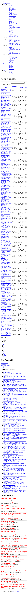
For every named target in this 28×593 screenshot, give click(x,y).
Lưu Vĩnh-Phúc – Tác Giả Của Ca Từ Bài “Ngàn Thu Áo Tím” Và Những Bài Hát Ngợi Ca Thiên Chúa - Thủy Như (6, 154)
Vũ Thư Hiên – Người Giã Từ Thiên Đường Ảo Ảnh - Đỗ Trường (6, 334)
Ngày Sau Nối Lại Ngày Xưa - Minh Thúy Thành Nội (6, 222)
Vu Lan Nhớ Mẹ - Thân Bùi (7, 566)
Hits (26, 87)
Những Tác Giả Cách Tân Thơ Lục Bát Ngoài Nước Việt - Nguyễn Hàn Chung (6, 122)
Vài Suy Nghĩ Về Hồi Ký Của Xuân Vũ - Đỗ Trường (6, 276)
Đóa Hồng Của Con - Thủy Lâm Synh (10, 578)
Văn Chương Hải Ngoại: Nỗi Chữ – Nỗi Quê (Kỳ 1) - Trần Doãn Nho (6, 203)
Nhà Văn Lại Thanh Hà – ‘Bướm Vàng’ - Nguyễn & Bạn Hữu (6, 148)
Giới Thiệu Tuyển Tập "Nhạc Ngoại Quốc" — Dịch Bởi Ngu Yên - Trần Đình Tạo (6, 96)
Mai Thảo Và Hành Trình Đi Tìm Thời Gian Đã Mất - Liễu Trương (5, 236)
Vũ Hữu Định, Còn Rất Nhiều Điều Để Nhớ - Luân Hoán (6, 272)
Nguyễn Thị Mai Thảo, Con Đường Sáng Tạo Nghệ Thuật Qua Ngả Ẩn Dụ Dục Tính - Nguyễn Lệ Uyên (6, 133)
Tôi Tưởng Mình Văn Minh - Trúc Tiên (10, 548)
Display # (4, 84)
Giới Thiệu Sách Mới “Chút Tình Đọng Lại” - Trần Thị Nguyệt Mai (6, 305)
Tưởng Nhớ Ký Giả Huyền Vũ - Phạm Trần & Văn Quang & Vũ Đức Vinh (6, 161)
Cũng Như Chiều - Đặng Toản (8, 531)
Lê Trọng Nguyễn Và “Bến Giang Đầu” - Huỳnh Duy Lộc (6, 139)
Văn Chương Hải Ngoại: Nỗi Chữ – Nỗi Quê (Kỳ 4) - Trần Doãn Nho (6, 187)
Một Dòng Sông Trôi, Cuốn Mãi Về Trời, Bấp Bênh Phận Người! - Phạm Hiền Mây (6, 143)
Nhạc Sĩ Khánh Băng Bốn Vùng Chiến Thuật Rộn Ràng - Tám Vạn (6, 284)
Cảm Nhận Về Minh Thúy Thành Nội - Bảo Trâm (6, 268)
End (4, 357)
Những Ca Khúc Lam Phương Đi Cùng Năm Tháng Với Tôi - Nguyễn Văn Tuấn (6, 169)
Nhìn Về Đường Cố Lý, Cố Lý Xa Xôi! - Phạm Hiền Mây (5, 246)
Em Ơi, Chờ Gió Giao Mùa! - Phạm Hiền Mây (6, 314)
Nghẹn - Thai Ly (5, 505)
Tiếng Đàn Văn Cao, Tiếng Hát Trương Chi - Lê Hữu (6, 325)
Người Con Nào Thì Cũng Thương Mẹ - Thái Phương (14, 538)
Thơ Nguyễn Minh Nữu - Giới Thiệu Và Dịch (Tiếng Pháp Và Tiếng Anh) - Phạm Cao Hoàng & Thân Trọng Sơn (6, 116)
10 (4, 354)
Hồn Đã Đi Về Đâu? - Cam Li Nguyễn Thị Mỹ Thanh (14, 545)
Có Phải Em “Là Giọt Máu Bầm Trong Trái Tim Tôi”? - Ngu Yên (6, 128)
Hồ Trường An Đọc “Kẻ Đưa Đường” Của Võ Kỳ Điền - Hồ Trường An (6, 105)
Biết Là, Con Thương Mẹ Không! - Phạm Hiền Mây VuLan (6, 110)
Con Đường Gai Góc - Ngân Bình (9, 502)
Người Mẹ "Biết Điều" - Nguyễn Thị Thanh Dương (13, 535)
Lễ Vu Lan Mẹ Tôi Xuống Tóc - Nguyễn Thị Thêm (13, 560)
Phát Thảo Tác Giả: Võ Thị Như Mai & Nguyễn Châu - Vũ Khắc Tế (6, 256)
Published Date (14, 87)
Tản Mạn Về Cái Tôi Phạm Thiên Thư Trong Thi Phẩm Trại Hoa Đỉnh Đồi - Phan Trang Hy (6, 320)
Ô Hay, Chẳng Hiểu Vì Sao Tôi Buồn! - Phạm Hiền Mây (6, 280)
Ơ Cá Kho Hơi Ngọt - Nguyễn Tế (9, 563)
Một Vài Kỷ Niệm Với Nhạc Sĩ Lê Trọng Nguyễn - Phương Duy (6, 208)
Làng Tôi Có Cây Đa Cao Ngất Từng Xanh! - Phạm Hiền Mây (6, 177)
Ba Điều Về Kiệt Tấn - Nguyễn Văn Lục (6, 232)
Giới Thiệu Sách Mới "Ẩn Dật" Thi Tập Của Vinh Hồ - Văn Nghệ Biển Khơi (6, 250)
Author (21, 87)
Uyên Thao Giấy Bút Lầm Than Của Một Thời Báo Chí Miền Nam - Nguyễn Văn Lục (5, 262)
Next (4, 355)
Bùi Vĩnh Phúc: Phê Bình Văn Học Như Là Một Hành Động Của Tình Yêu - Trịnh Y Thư (6, 294)
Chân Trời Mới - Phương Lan (8, 524)
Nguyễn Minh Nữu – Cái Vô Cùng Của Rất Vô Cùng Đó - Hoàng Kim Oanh (6, 309)
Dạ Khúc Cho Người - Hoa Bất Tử (9, 498)
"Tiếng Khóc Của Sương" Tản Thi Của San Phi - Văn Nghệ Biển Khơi (5, 227)
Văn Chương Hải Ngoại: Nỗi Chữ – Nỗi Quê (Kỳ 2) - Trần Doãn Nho (6, 198)
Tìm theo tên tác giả (6, 82)
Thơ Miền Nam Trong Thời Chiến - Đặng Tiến (6, 173)
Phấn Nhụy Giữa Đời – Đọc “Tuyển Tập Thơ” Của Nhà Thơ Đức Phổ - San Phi (6, 289)
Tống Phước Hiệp (16, 591)
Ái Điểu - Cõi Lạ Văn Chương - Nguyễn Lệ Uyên (6, 218)
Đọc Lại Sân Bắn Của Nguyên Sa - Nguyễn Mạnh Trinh (6, 329)
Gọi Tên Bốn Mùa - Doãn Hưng (5, 101)
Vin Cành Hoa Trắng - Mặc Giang (9, 581)
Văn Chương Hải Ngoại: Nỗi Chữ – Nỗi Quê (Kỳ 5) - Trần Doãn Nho (6, 181)
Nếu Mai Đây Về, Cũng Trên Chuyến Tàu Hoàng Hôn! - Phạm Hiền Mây (6, 213)
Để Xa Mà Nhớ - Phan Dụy (7, 521)
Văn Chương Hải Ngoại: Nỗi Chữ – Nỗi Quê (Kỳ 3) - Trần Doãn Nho (6, 192)
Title (6, 87)
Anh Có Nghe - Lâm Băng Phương (9, 518)
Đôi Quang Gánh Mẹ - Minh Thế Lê (9, 556)
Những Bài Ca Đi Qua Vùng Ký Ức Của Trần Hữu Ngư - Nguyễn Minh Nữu (6, 300)
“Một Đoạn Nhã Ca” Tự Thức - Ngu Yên (5, 165)
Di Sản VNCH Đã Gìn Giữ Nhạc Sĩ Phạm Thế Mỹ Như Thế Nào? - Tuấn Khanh (6, 91)
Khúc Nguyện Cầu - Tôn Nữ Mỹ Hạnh (10, 541)
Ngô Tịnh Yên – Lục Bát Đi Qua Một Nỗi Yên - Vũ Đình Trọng (6, 242)
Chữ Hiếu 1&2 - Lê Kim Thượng (9, 574)
